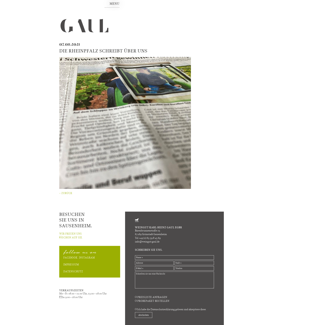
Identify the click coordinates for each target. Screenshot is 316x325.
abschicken (143, 315)
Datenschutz (73, 271)
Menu (114, 4)
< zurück (65, 193)
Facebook (70, 257)
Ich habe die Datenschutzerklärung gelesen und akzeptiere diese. (171, 309)
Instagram (87, 257)
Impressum (71, 264)
